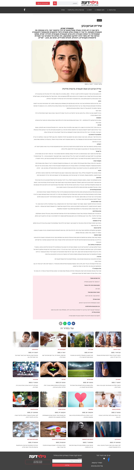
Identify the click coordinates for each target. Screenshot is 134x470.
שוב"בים (90, 349)
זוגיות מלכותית (34, 409)
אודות (63, 10)
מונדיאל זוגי (90, 379)
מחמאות (90, 409)
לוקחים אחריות (61, 349)
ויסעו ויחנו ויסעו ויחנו (32, 439)
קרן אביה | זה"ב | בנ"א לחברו (76, 10)
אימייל (80, 458)
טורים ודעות (112, 10)
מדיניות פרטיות (97, 466)
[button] (73, 323)
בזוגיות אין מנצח (116, 409)
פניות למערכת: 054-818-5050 (38, 461)
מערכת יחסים (61, 409)
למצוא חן (118, 379)
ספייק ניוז (35, 379)
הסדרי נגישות (97, 463)
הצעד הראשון (117, 349)
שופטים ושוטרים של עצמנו (58, 439)
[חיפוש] (55, 3)
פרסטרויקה (118, 439)
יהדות (90, 10)
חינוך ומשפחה (100, 10)
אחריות (63, 379)
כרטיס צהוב (35, 349)
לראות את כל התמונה (87, 439)
